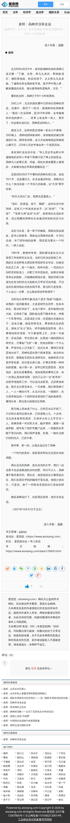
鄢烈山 (20, 757)
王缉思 (34, 774)
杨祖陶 (6, 765)
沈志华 (20, 765)
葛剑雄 (6, 791)
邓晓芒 (20, 774)
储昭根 (20, 791)
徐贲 (33, 761)
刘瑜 (61, 786)
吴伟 (33, 786)
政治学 (40, 12)
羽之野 (20, 799)
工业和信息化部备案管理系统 (35, 819)
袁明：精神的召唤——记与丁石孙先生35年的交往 (28, 711)
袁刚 (61, 791)
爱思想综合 (20, 541)
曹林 (5, 757)
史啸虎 (62, 778)
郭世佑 (62, 774)
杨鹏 (5, 774)
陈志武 (20, 761)
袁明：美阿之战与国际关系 (17, 725)
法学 (15, 12)
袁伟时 (48, 778)
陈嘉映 (48, 757)
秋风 (19, 782)
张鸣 (19, 770)
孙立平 (48, 799)
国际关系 (54, 12)
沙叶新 (48, 786)
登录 (33, 668)
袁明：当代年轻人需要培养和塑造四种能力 (25, 693)
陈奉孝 (48, 774)
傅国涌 (34, 757)
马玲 (5, 778)
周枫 (5, 786)
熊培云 (6, 782)
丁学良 (62, 753)
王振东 (20, 778)
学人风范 (35, 541)
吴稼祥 (34, 791)
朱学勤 (34, 795)
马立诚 (62, 761)
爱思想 (11, 5)
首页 (5, 12)
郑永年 (34, 753)
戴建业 (62, 765)
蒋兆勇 (20, 786)
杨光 (61, 799)
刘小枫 (34, 782)
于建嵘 (6, 761)
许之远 (48, 791)
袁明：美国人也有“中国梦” (16, 716)
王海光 (48, 770)
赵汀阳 (48, 765)
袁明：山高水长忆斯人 (14, 688)
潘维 (47, 795)
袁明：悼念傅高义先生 (14, 707)
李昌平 (6, 770)
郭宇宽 (48, 761)
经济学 (27, 12)
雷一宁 (62, 782)
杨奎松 (34, 770)
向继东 (34, 765)
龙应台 (48, 753)
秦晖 (5, 753)
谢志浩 (34, 799)
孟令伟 (48, 782)
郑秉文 (62, 795)
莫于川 (6, 799)
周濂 (61, 770)
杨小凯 (6, 795)
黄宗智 (62, 757)
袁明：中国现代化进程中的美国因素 (21, 720)
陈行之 (20, 753)
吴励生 (20, 795)
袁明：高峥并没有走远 (14, 702)
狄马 (33, 778)
